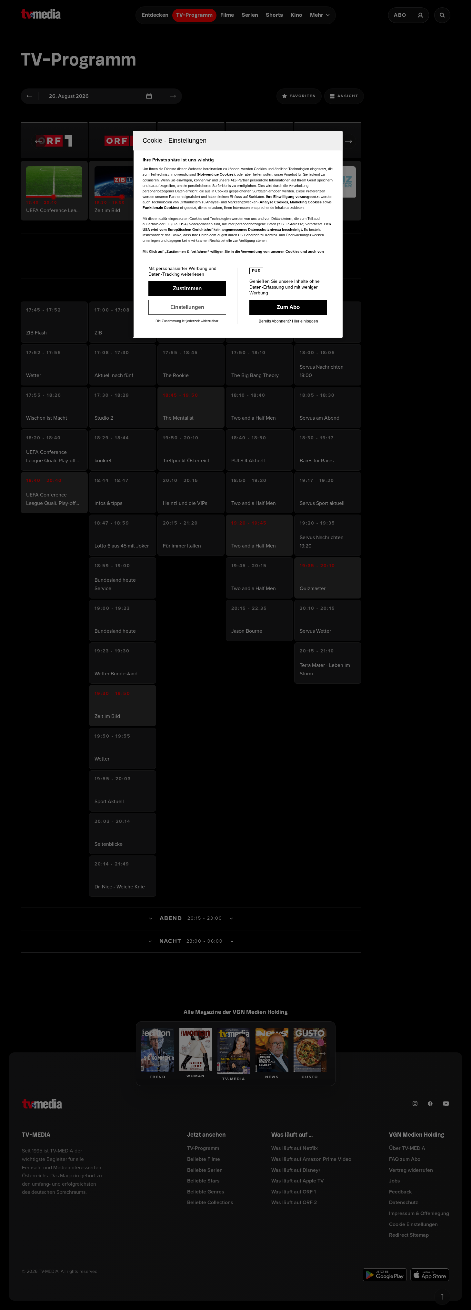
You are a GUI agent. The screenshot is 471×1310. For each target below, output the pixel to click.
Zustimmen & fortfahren (187, 288)
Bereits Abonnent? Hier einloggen (288, 321)
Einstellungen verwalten (187, 307)
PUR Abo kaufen (288, 307)
